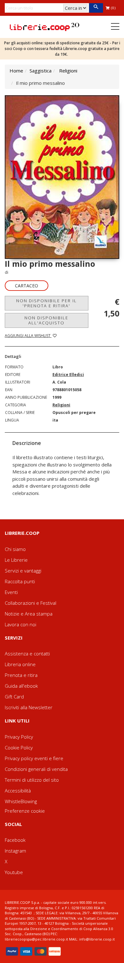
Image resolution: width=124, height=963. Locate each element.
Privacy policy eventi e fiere (34, 758)
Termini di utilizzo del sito (32, 780)
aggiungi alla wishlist (28, 335)
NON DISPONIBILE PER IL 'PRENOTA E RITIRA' (46, 303)
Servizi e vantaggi (23, 570)
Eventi (11, 592)
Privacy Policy (19, 737)
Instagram (15, 850)
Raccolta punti (20, 581)
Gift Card (14, 696)
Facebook (15, 840)
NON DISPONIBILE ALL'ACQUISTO (46, 320)
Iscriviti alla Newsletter (28, 707)
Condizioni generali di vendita (36, 769)
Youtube (14, 872)
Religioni (68, 70)
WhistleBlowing (21, 801)
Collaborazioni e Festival (30, 603)
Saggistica (41, 70)
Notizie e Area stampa (28, 613)
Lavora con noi (20, 624)
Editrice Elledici (68, 374)
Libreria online (20, 664)
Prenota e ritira (21, 675)
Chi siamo (15, 549)
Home (16, 70)
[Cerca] (96, 8)
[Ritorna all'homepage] (44, 26)
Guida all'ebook (21, 686)
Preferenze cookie (25, 811)
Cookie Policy (19, 747)
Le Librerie (16, 560)
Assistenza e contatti (27, 653)
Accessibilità (18, 790)
